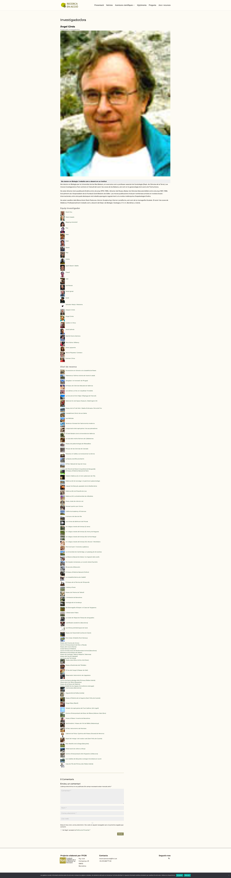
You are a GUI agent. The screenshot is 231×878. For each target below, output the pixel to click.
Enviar (120, 834)
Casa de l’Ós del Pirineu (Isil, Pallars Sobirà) (79, 764)
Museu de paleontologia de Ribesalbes (78, 443)
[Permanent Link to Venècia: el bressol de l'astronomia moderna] (62, 426)
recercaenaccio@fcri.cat (108, 858)
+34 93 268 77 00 (105, 861)
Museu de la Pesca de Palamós (70, 684)
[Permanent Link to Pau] (62, 232)
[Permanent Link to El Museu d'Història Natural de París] (62, 474)
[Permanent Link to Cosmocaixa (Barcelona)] (62, 691)
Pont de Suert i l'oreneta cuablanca (77, 547)
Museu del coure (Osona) (68, 647)
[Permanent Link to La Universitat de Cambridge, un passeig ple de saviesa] (62, 555)
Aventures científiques (124, 5)
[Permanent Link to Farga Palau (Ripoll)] (62, 706)
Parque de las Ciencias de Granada (77, 449)
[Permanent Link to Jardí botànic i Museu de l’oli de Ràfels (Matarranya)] (62, 726)
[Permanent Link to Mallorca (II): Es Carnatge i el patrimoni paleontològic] (62, 484)
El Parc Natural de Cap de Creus (76, 464)
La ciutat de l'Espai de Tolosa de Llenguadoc (80, 618)
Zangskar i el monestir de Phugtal (77, 380)
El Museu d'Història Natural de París (77, 471)
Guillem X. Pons (71, 323)
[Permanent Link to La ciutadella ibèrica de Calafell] (62, 580)
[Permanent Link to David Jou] (62, 215)
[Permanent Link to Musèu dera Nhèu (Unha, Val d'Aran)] (62, 663)
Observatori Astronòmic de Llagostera (78, 675)
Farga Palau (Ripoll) (72, 703)
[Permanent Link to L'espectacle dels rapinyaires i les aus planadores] (62, 431)
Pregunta (152, 5)
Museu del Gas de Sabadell (69, 656)
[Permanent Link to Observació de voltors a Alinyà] (62, 752)
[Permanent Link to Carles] (62, 264)
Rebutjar (187, 875)
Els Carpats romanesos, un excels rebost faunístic (82, 562)
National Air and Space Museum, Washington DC (81, 401)
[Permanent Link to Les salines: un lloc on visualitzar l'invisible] (62, 394)
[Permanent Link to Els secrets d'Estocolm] (62, 570)
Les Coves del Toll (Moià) (68, 658)
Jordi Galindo (70, 329)
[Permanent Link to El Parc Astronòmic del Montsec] (62, 731)
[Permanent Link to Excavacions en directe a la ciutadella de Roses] (62, 373)
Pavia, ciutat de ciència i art (74, 501)
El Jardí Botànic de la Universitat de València (80, 433)
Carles (68, 259)
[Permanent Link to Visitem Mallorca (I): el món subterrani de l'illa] (62, 479)
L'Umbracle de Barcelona (74, 597)
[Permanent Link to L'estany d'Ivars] (62, 590)
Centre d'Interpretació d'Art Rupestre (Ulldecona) (82, 754)
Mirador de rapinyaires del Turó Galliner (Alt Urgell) (82, 708)
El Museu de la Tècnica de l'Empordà (77, 582)
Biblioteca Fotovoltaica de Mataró (71, 652)
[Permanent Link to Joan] (62, 239)
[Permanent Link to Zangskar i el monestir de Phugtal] (62, 384)
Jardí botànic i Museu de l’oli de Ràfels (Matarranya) (82, 723)
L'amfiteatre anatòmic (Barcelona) (77, 623)
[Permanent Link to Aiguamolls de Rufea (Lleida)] (62, 696)
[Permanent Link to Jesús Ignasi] (62, 296)
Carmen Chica (70, 358)
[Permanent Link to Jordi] (62, 302)
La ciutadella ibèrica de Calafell (76, 577)
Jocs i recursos (164, 5)
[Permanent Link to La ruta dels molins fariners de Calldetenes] (62, 442)
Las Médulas (70, 418)
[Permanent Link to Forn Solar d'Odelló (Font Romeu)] (62, 641)
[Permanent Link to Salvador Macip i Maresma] (62, 308)
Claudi (68, 272)
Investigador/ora (74, 29)
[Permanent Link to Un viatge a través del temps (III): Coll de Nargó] (62, 540)
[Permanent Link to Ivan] (62, 283)
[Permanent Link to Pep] (62, 257)
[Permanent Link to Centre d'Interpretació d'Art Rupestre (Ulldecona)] (62, 757)
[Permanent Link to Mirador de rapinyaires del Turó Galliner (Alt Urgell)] (62, 711)
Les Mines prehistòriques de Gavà (77, 628)
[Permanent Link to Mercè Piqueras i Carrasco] (62, 356)
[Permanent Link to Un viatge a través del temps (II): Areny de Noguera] (62, 535)
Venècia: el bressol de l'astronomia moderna (80, 423)
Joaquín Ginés (70, 310)
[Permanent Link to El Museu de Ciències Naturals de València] (62, 389)
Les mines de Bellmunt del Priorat (77, 521)
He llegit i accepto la (76, 830)
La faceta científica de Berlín (75, 459)
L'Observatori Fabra (72, 612)
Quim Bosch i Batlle (72, 266)
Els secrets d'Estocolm (73, 567)
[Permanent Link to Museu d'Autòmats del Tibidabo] (62, 668)
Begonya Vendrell (71, 222)
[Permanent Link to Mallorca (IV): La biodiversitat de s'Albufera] (62, 499)
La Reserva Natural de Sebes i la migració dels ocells (82, 557)
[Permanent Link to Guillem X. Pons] (62, 327)
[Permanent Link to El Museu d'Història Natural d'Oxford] (62, 575)
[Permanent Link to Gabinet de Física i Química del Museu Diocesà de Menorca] (62, 736)
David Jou (69, 212)
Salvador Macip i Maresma (74, 304)
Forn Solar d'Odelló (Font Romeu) (77, 638)
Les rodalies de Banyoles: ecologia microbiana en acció (83, 759)
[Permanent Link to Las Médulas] (62, 421)
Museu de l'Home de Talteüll (75, 592)
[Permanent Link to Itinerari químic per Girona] (62, 509)
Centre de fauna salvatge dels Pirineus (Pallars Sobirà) (77, 680)
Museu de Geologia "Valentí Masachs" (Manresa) (75, 654)
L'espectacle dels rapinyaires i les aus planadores (81, 428)
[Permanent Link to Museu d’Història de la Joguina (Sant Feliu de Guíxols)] (62, 701)
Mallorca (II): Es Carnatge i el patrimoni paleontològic (83, 481)
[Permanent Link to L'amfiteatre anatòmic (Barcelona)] (62, 626)
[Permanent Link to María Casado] (62, 220)
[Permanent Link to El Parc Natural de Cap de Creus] (62, 467)
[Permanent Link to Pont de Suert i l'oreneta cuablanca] (62, 550)
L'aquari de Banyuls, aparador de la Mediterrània (81, 486)
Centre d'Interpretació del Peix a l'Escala (73, 645)
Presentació (99, 5)
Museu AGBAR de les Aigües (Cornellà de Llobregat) (77, 686)
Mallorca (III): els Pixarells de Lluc (76, 491)
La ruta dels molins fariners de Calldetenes (79, 438)
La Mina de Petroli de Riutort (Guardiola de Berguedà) (77, 469)
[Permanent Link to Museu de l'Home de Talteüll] (62, 595)
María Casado (70, 217)
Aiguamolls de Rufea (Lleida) (75, 693)
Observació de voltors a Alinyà (75, 749)
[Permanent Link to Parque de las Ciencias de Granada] (62, 452)
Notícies (109, 5)
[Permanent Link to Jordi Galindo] (62, 334)
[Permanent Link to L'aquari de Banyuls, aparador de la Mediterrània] (62, 489)
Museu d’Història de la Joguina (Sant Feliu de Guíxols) (83, 698)
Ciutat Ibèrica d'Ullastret (68, 649)
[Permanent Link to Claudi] (62, 277)
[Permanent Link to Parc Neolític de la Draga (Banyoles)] (62, 747)
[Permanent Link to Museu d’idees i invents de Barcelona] (62, 721)
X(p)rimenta (141, 5)
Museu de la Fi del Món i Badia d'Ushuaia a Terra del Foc (84, 408)
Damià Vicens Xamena (73, 336)
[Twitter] (169, 858)
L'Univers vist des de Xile (74, 516)
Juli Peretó (69, 285)
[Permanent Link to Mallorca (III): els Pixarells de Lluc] (62, 494)
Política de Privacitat (83, 830)
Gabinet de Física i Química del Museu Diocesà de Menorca (85, 733)
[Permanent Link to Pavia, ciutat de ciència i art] (62, 504)
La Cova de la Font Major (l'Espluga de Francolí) (81, 396)
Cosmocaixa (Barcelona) (73, 688)
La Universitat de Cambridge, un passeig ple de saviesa (84, 552)
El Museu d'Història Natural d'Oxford (77, 572)
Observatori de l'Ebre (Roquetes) (71, 682)
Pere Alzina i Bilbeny (72, 342)
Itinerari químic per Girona (74, 506)
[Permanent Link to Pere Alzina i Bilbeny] (62, 345)
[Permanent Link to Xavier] (62, 251)
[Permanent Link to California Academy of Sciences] (62, 514)
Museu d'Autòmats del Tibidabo (76, 665)
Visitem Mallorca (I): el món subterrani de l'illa (80, 476)
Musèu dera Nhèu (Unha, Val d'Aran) (77, 660)
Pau (67, 228)
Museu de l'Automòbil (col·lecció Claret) (78, 633)
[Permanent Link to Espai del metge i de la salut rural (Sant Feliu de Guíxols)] (62, 742)
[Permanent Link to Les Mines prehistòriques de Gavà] (62, 631)
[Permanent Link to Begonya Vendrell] (62, 226)
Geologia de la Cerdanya (74, 602)
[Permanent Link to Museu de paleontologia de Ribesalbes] (62, 447)
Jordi (67, 298)
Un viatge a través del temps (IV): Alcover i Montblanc (83, 542)
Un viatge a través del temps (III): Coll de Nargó (81, 537)
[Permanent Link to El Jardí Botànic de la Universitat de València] (62, 437)
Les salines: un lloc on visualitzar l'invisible (79, 391)
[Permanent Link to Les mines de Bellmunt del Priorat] (62, 524)
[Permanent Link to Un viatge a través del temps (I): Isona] (62, 530)
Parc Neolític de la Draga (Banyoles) (77, 743)
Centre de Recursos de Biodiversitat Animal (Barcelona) (78, 650)
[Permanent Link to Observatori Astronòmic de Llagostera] (62, 678)
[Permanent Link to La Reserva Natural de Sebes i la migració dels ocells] (62, 560)
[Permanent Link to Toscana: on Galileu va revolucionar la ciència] (62, 457)
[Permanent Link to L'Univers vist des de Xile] (62, 519)
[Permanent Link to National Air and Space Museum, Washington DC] (62, 406)
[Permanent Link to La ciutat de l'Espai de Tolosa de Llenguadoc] (62, 621)
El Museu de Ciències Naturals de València (79, 386)
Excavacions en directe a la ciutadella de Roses (81, 370)
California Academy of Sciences (76, 511)
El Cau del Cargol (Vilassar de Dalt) (77, 670)
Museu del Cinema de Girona (69, 643)
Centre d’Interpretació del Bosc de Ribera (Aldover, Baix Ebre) (86, 713)
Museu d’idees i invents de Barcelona (78, 718)
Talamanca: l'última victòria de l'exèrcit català (80, 375)
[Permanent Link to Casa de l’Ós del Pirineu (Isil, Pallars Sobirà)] (62, 767)
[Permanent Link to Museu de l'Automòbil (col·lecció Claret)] (62, 636)
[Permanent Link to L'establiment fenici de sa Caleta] (62, 416)
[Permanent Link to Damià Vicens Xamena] (62, 340)
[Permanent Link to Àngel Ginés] (62, 321)
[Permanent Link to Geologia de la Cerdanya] (62, 605)
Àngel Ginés (70, 316)
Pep (67, 252)
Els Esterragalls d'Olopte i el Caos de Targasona (81, 607)
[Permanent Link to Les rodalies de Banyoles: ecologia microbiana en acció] (62, 762)
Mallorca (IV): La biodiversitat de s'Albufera (79, 496)
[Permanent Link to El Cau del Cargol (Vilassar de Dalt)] (62, 673)
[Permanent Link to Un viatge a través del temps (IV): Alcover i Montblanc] (62, 545)
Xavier (68, 247)
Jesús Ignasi (69, 291)
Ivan (67, 279)
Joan (67, 234)
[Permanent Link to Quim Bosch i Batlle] (62, 270)
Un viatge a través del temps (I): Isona (78, 526)
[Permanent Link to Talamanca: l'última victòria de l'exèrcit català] (62, 379)
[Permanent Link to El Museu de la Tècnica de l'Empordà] (62, 585)
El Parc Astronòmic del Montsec (76, 728)
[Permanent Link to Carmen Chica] (62, 361)
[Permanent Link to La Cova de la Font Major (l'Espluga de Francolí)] (62, 399)
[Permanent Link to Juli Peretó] (62, 289)
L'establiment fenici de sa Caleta (76, 413)
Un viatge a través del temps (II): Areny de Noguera (82, 531)
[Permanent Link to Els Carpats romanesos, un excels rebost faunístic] (62, 565)
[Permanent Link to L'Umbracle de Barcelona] (62, 600)
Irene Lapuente (71, 347)
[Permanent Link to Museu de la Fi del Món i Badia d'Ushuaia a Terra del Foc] (62, 411)
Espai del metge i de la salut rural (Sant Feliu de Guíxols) (84, 738)
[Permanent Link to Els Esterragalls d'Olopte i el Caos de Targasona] (62, 611)
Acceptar (179, 875)
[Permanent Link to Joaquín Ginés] (62, 314)
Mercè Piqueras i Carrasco (74, 352)
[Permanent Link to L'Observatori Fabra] (62, 616)
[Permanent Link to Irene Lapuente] (62, 351)
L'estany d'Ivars (71, 587)
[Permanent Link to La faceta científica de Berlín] (62, 462)
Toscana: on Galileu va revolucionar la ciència (80, 454)
